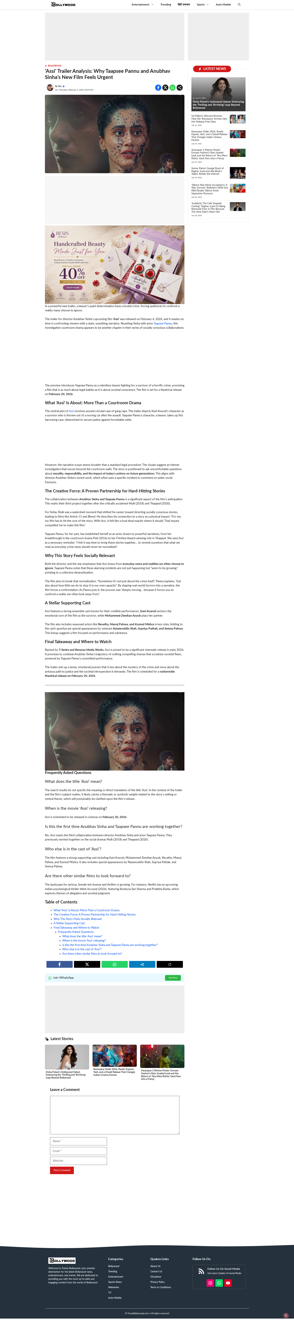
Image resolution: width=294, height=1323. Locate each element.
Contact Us (156, 1271)
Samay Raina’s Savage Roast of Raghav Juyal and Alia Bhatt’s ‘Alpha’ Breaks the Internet (207, 171)
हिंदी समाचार (184, 4)
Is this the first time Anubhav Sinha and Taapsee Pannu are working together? (110, 945)
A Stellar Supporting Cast (69, 923)
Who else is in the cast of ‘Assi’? (82, 949)
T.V (109, 1293)
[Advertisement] (114, 36)
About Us (155, 1266)
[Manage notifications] (286, 1315)
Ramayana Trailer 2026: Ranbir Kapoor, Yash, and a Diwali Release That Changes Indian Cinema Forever (114, 1072)
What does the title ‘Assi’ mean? (82, 936)
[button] (239, 4)
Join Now (172, 978)
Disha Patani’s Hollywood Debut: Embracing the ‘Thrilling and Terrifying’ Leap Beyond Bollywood (66, 1075)
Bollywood (54, 66)
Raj (59, 86)
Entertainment (140, 4)
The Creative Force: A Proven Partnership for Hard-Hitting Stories (95, 914)
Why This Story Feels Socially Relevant (78, 919)
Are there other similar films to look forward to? (92, 953)
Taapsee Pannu (163, 323)
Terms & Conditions (160, 1287)
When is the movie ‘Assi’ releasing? (84, 940)
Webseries (113, 1287)
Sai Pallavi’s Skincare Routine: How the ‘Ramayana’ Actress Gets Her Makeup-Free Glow (209, 119)
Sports (201, 4)
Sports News (115, 1282)
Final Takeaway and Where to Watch (76, 927)
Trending (165, 4)
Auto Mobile (223, 4)
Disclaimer (155, 1277)
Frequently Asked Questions (76, 931)
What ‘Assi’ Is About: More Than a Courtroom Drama (86, 910)
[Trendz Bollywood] (63, 4)
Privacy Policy (157, 1282)
